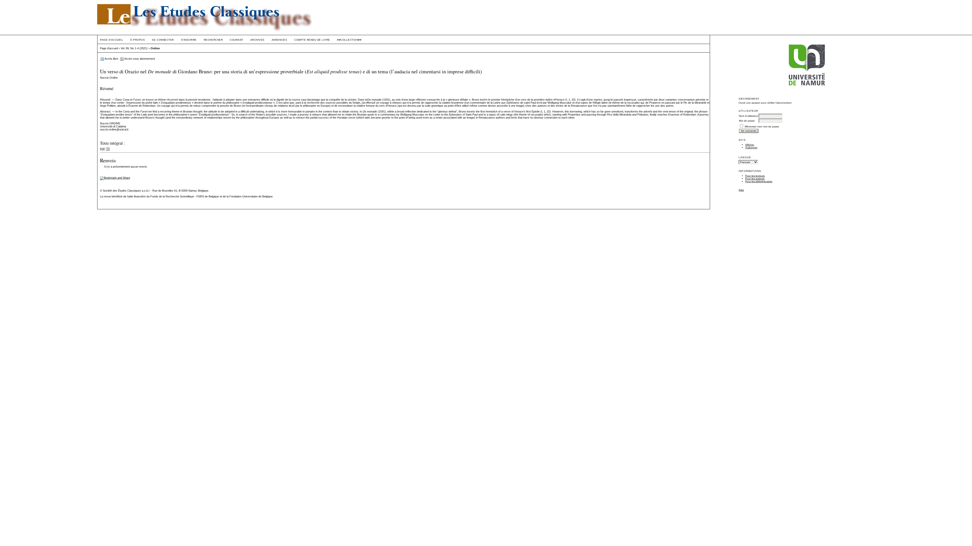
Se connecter (163, 39)
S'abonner (751, 147)
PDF (102, 148)
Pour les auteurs (754, 178)
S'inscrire (189, 39)
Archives (257, 39)
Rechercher (213, 39)
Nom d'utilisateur (748, 116)
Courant (236, 39)
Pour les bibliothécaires (758, 181)
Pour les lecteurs (755, 175)
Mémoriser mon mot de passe (762, 126)
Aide (741, 190)
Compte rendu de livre (312, 39)
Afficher (749, 144)
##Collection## (349, 39)
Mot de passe (747, 120)
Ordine (155, 48)
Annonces (279, 39)
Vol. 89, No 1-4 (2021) (134, 48)
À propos (137, 39)
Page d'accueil (111, 39)
